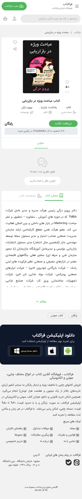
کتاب (68, 108)
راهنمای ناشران (14, 428)
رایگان (74, 316)
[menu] (77, 6)
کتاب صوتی (57, 316)
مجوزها (19, 435)
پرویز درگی (26, 108)
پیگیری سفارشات (40, 435)
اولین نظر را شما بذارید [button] (42, 181)
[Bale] (69, 462)
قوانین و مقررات (66, 435)
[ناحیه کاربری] (14, 18)
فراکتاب (38, 487)
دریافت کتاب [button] (63, 123)
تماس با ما (69, 441)
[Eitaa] (77, 462)
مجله (72, 428)
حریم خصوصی (14, 441)
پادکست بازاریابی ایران (48, 108)
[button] (15, 42)
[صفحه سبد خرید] (5, 19)
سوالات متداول (41, 428)
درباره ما (44, 441)
